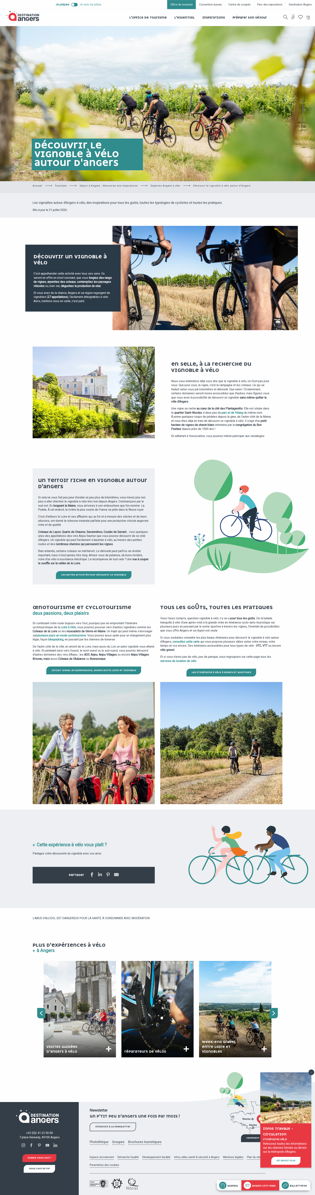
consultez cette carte (186, 641)
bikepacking (55, 639)
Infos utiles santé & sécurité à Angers (196, 1157)
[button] (285, 17)
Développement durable (156, 1157)
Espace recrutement (102, 1157)
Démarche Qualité (128, 1157)
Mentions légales (233, 1157)
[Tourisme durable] (293, 19)
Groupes (118, 1142)
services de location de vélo (178, 661)
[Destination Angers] (24, 16)
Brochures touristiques (145, 1142)
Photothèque (99, 1142)
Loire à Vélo (68, 627)
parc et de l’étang (232, 412)
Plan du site (254, 1157)
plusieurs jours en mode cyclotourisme (61, 635)
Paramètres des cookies (104, 1165)
